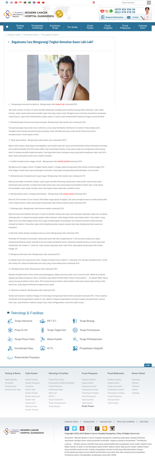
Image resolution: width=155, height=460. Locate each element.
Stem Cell (53, 393)
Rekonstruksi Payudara (27, 357)
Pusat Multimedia (116, 373)
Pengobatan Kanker (90, 390)
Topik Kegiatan (11, 380)
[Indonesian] (20, 2)
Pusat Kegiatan (107, 26)
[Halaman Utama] (7, 26)
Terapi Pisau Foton (25, 339)
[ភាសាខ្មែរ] (34, 2)
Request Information (114, 17)
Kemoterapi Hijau (24, 348)
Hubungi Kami (143, 26)
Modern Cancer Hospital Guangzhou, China (102, 434)
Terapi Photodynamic (91, 339)
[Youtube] (82, 428)
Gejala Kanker (88, 383)
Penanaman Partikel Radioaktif (61, 383)
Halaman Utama (71, 422)
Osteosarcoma (31, 406)
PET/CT (52, 396)
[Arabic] (29, 2)
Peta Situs (144, 422)
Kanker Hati (30, 400)
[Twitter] (74, 428)
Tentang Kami (20, 26)
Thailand (135, 386)
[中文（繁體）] (43, 2)
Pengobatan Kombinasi (37, 26)
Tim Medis (72, 27)
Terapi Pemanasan (90, 330)
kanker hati (60, 104)
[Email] (89, 428)
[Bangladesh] (25, 2)
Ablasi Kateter (54, 339)
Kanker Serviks (31, 380)
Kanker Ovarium (32, 410)
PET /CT (51, 321)
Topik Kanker (31, 373)
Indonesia (136, 380)
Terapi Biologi (87, 321)
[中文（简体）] (38, 2)
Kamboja (135, 393)
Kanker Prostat (31, 393)
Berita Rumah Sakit (13, 390)
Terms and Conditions (126, 422)
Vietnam (135, 383)
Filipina (135, 390)
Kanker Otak (30, 390)
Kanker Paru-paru (32, 396)
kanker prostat (64, 161)
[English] (11, 2)
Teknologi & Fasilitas (27, 313)
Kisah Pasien (90, 26)
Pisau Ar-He (21, 330)
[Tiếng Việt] (16, 2)
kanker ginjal (68, 194)
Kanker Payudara (32, 383)
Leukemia (29, 386)
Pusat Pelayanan (125, 26)
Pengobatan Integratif (91, 348)
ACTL (50, 348)
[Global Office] (7, 2)
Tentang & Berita (12, 373)
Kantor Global (138, 373)
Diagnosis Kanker (89, 386)
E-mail (135, 17)
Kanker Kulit (30, 403)
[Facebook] (67, 428)
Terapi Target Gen (56, 330)
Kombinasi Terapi (55, 26)
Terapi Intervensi (23, 321)
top (148, 365)
